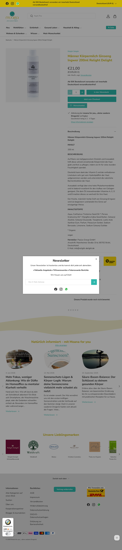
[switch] (8, 533)
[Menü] (12, 519)
